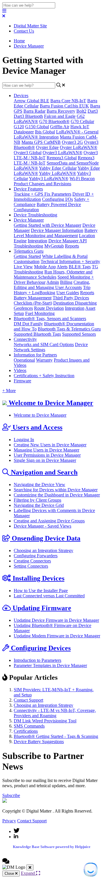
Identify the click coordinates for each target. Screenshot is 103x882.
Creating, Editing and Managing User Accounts (52, 285)
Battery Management (33, 297)
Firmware (22, 380)
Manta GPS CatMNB (41, 142)
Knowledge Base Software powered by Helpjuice (51, 847)
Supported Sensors (79, 334)
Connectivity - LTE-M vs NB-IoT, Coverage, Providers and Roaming (55, 713)
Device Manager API (67, 240)
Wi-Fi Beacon (82, 178)
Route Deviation (49, 308)
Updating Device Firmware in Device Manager (56, 620)
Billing (66, 282)
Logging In (24, 439)
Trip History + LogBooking (52, 290)
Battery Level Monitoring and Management (56, 233)
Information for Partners (35, 354)
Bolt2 (81, 111)
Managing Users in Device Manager (46, 449)
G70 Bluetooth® (54, 121)
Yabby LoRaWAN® (57, 173)
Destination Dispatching (75, 303)
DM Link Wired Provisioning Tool (45, 720)
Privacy (9, 820)
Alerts (62, 266)
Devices (21, 95)
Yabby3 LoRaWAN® (48, 178)
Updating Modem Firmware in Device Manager (57, 635)
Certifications (26, 731)
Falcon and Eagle (60, 116)
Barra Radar (34, 111)
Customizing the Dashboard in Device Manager (57, 494)
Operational (24, 360)
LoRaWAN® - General (77, 131)
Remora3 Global (62, 157)
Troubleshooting (28, 245)
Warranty (44, 360)
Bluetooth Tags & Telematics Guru (69, 328)
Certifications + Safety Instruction (44, 375)
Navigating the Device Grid (39, 505)
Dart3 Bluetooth (28, 116)
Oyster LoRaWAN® (78, 147)
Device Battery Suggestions (39, 741)
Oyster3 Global (27, 152)
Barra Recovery (61, 111)
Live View (23, 266)
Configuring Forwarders (36, 555)
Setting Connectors (31, 566)
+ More (9, 390)
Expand (28, 873)
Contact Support (28, 700)
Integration (37, 240)
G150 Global (37, 126)
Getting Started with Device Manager (47, 225)
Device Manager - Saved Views (42, 526)
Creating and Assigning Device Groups (49, 520)
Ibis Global (45, 131)
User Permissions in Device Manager (47, 455)
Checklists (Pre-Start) (33, 303)
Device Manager (29, 46)
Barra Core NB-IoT (68, 100)
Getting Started (27, 256)
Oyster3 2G (72, 142)
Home (19, 40)
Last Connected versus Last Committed (49, 595)
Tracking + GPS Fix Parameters (42, 194)
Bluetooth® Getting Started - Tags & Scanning (56, 736)
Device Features (28, 188)
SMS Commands (29, 726)
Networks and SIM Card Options (44, 344)
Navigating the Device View (39, 484)
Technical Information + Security (70, 261)
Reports (72, 245)
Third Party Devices (71, 297)
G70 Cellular (82, 121)
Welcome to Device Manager (40, 415)
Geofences (23, 308)
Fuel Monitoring (40, 313)
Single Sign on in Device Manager (45, 460)
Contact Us (24, 31)
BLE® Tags (80, 266)
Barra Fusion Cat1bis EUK (64, 105)
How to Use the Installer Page (41, 590)
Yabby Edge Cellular (58, 168)
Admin (52, 282)
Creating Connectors (32, 560)
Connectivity (25, 339)
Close (10, 873)
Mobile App (45, 266)
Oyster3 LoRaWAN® (62, 152)
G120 (19, 126)
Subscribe (11, 795)
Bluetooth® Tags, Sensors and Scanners (50, 318)
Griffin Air (59, 126)
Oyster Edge (47, 147)
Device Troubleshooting (35, 214)
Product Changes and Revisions (42, 183)
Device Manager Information (57, 230)
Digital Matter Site (30, 25)
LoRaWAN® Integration (36, 137)
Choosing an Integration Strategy (43, 550)
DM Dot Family (28, 323)
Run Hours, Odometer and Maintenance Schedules (53, 274)
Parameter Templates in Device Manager (50, 665)
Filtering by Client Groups (37, 500)
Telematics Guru (28, 251)
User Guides (67, 292)
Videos (20, 370)
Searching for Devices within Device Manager (56, 489)
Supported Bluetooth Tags (37, 334)
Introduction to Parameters (37, 660)
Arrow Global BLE (31, 100)
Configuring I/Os (57, 199)
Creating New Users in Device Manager (50, 444)
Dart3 (93, 111)
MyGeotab (54, 245)
